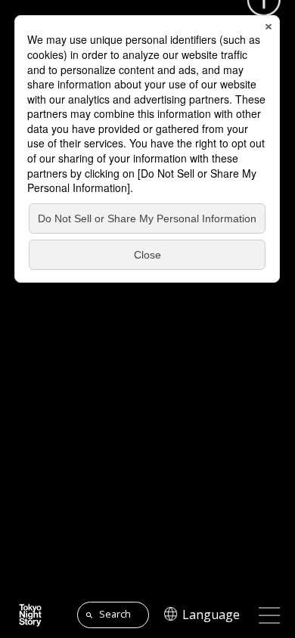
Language (211, 615)
